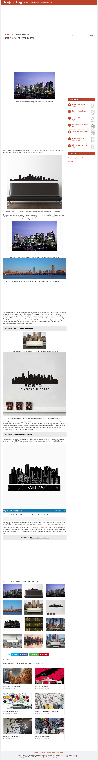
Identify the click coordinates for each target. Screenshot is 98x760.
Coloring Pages (34, 2)
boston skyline (9, 659)
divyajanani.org (12, 2)
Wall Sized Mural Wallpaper (11, 686)
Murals (53, 2)
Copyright (48, 752)
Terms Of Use (55, 752)
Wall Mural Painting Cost (10, 711)
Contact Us (42, 752)
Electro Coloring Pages (79, 111)
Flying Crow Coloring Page (80, 131)
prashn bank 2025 (73, 757)
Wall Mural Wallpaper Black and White (46, 711)
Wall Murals (45, 2)
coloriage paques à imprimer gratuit (58, 757)
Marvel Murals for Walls (42, 736)
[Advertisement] (49, 19)
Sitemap (36, 752)
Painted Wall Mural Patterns (11, 736)
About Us (62, 752)
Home (26, 2)
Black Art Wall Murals (41, 686)
